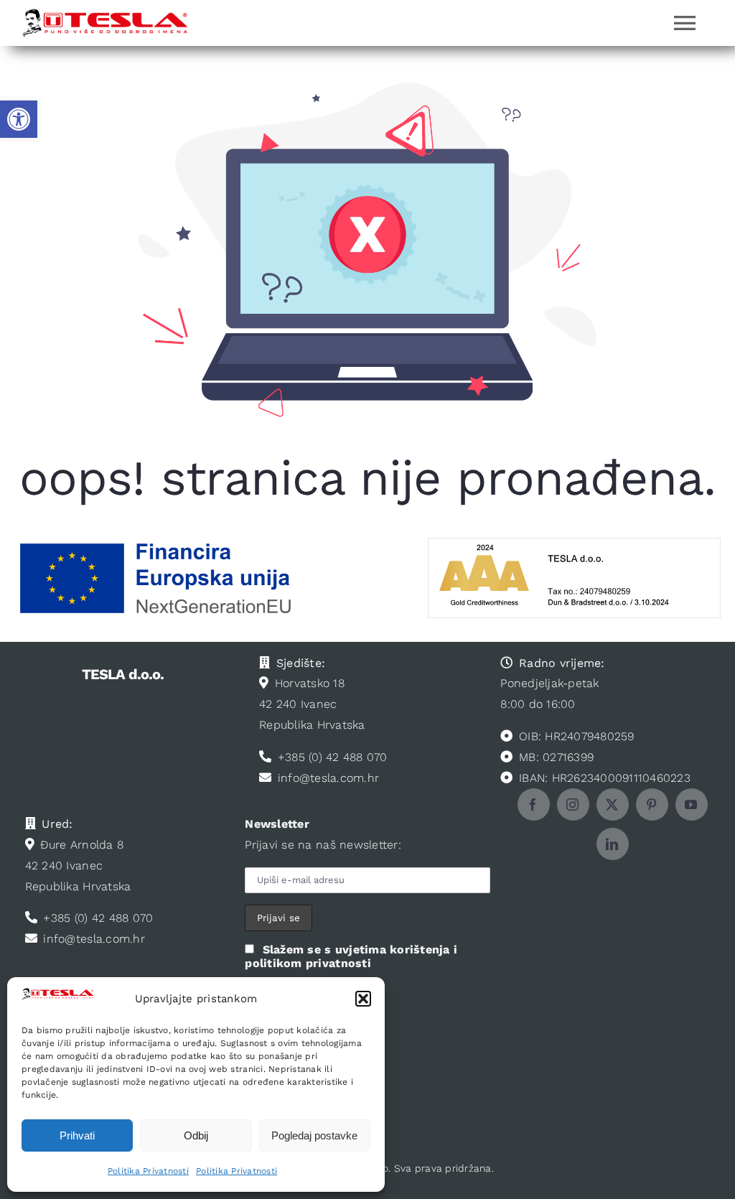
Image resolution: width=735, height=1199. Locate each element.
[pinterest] (652, 804)
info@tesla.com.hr (328, 778)
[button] (18, 119)
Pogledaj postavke (314, 1135)
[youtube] (691, 804)
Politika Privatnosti (148, 1171)
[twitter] (612, 804)
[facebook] (534, 804)
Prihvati (77, 1135)
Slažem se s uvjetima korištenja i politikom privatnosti (351, 956)
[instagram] (573, 804)
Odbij (196, 1135)
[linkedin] (612, 844)
